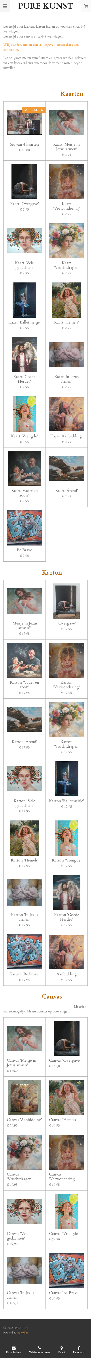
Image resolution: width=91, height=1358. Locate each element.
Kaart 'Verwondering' (66, 206)
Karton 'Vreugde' (66, 860)
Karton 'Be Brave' (24, 974)
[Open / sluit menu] (5, 6)
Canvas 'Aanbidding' (24, 1119)
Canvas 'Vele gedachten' (17, 1236)
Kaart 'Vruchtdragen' (66, 265)
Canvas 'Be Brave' (64, 1292)
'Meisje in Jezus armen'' (24, 625)
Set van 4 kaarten (24, 144)
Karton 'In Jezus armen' (24, 917)
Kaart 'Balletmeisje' (24, 322)
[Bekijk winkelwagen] (86, 6)
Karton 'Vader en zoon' (24, 684)
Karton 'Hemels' (24, 860)
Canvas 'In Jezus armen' (20, 1295)
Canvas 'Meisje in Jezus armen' (21, 1062)
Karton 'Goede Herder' (66, 917)
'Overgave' (66, 623)
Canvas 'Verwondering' (62, 1176)
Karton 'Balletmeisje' (66, 801)
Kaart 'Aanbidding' (66, 436)
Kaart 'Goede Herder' (24, 379)
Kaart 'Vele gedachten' (24, 265)
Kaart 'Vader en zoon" (24, 493)
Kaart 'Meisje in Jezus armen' (66, 146)
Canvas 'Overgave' (65, 1060)
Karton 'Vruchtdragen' (66, 744)
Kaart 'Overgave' (24, 203)
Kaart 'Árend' (66, 490)
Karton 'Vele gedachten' (24, 803)
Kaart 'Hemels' (66, 322)
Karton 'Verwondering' (66, 684)
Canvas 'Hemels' (63, 1119)
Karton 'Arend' (24, 741)
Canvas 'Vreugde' (64, 1233)
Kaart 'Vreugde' (24, 436)
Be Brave (24, 550)
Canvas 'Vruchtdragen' (19, 1176)
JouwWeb (22, 1332)
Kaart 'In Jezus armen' (66, 379)
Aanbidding (67, 974)
